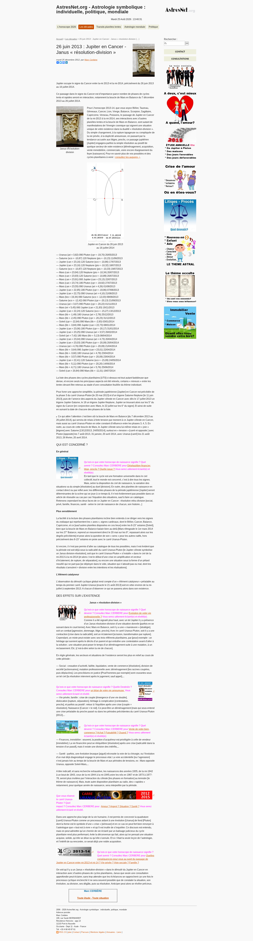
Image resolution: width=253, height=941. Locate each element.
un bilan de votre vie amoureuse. (107, 690)
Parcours (85, 932)
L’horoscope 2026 (66, 27)
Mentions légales (97, 932)
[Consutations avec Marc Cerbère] (180, 58)
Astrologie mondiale (134, 27)
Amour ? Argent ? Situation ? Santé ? (120, 806)
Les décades (86, 27)
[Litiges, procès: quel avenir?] (180, 215)
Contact (76, 932)
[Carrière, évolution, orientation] (180, 76)
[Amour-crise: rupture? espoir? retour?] (180, 179)
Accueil (59, 39)
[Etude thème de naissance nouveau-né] (180, 251)
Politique (153, 27)
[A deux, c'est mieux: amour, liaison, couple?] (180, 108)
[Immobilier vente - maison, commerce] (180, 322)
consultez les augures (126, 157)
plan (69, 932)
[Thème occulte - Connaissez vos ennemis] (180, 286)
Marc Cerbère (90, 60)
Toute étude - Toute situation (93, 898)
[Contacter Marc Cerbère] (180, 51)
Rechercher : (170, 39)
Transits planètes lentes (108, 27)
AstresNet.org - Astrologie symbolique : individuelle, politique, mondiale (101, 9)
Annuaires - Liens (113, 932)
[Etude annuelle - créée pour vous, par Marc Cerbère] (180, 144)
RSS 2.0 (62, 932)
